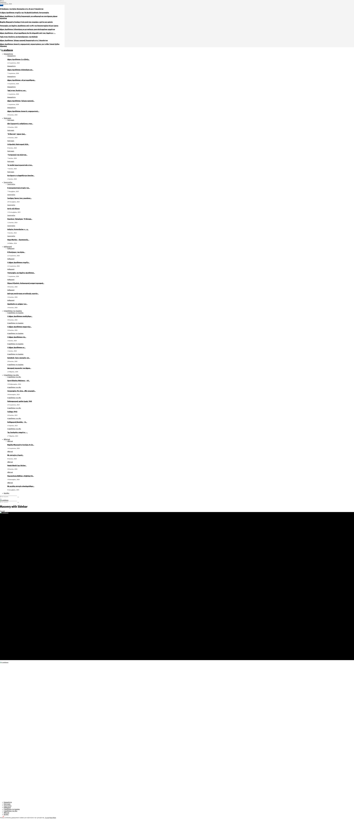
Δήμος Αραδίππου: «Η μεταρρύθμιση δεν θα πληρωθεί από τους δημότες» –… (28, 33)
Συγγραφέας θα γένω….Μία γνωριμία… (21, 391)
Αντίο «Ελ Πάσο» (13, 209)
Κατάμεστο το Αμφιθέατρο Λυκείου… (20, 176)
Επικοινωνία (7, 659)
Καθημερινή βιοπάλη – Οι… (17, 422)
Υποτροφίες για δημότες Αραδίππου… (21, 273)
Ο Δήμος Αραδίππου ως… (16, 348)
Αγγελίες (6, 493)
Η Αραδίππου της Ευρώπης (13, 311)
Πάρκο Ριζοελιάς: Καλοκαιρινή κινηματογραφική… (25, 283)
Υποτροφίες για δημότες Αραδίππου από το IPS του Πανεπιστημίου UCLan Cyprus (29, 26)
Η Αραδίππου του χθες (11, 375)
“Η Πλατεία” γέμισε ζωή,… (16, 134)
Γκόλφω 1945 (12, 412)
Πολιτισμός (7, 118)
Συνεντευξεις (8, 182)
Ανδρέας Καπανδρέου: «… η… (18, 229)
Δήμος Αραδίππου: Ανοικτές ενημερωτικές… (23, 111)
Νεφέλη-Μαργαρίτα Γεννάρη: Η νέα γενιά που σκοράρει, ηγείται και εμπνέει (26, 22)
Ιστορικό (6, 654)
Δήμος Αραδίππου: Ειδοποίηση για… (20, 70)
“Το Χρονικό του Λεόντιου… (17, 155)
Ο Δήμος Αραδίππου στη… (16, 337)
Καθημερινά (8, 247)
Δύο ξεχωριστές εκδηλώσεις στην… (20, 124)
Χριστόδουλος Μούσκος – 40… (18, 381)
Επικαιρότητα (8, 54)
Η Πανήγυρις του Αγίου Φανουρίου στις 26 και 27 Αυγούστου (21, 9)
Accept (47, 817)
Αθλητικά (7, 439)
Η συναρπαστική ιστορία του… (18, 188)
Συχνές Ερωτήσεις (9, 657)
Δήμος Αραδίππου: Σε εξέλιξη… (18, 59)
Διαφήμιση (7, 656)
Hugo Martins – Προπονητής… (18, 240)
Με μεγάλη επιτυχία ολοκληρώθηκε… (20, 486)
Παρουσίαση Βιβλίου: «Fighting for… (20, 476)
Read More (53, 817)
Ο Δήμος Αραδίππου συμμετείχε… (19, 327)
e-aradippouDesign (52, 651)
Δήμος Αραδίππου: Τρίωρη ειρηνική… (20, 101)
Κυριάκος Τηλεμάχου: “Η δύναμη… (19, 219)
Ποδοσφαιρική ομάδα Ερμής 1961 (19, 401)
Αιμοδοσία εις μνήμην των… (17, 304)
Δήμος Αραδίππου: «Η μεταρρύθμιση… (21, 80)
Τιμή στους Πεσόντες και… (17, 91)
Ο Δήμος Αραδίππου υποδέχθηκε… (19, 316)
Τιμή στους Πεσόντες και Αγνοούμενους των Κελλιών (19, 37)
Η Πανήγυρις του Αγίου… (16, 252)
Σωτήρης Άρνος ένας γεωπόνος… (19, 198)
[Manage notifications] (3, 816)
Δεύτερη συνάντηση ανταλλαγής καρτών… (23, 294)
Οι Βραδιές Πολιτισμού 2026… (18, 144)
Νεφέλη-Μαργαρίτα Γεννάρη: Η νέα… (20, 445)
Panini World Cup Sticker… (17, 466)
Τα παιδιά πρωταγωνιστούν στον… (20, 165)
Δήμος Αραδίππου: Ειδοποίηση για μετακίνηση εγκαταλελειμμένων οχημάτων (27, 29)
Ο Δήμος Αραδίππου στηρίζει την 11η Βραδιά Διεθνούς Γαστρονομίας (24, 13)
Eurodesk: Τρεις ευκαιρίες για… (18, 358)
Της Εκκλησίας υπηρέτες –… (17, 432)
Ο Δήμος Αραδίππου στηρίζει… (18, 263)
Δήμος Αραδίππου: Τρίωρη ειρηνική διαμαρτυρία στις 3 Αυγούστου (24, 40)
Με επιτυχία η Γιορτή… (15, 455)
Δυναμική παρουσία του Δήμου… (19, 368)
